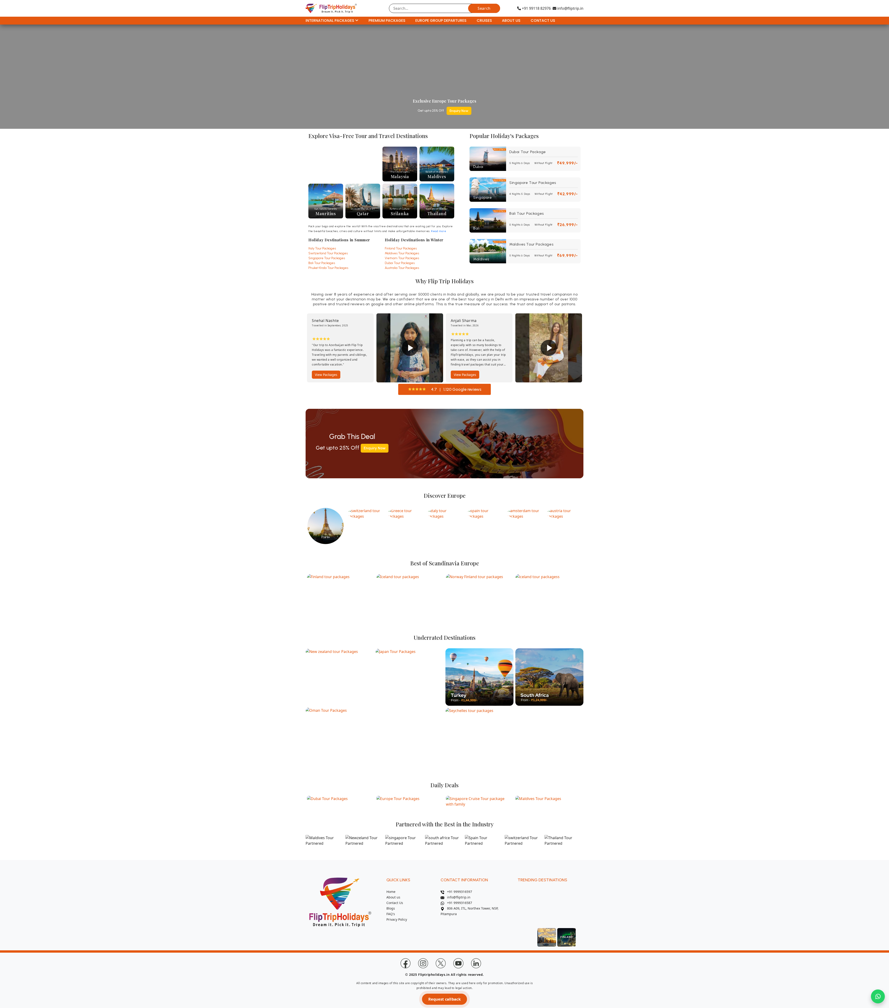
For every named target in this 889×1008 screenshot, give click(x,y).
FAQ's (390, 914)
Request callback (444, 999)
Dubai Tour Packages (400, 263)
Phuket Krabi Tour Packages (328, 268)
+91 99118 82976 (536, 8)
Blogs (390, 908)
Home (390, 891)
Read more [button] (438, 231)
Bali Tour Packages (321, 263)
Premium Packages (387, 20)
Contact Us (543, 20)
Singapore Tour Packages (326, 258)
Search (484, 8)
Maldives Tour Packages (402, 253)
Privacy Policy (396, 919)
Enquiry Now (459, 111)
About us (393, 897)
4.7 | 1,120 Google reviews (456, 389)
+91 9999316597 (458, 891)
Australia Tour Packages (402, 268)
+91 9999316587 (458, 903)
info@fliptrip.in (569, 8)
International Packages (330, 20)
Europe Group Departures (440, 20)
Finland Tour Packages (401, 248)
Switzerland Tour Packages (328, 253)
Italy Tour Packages (322, 248)
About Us (511, 20)
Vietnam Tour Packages (402, 258)
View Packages (395, 374)
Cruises (484, 20)
